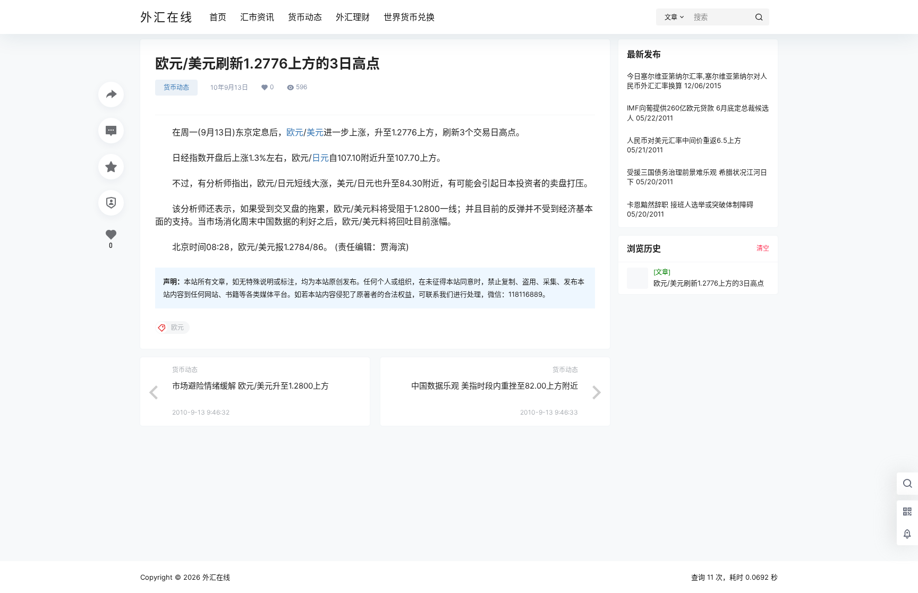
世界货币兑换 (409, 17)
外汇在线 (215, 577)
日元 (320, 157)
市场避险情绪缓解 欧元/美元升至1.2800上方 (250, 386)
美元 (315, 132)
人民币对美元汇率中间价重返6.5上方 (684, 140)
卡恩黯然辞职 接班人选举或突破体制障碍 (690, 204)
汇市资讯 (257, 17)
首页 (217, 17)
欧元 (294, 132)
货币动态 (305, 17)
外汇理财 (353, 17)
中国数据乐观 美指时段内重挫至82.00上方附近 (494, 386)
